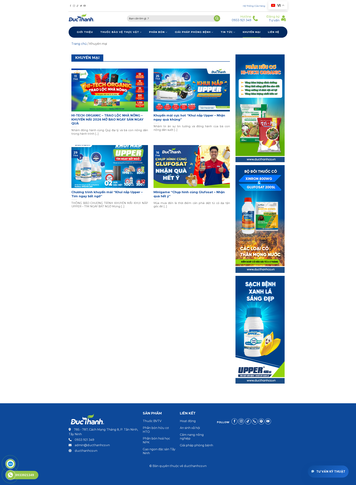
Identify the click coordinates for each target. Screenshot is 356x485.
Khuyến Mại (252, 32)
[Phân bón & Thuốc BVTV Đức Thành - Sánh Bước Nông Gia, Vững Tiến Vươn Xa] (83, 18)
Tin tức (227, 32)
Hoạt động (188, 421)
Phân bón (157, 32)
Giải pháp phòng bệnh (193, 32)
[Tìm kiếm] (217, 18)
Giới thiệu (85, 32)
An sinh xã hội (190, 428)
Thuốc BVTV (152, 421)
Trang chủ (79, 44)
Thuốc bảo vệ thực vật (119, 32)
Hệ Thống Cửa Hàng (254, 5)
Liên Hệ (273, 32)
